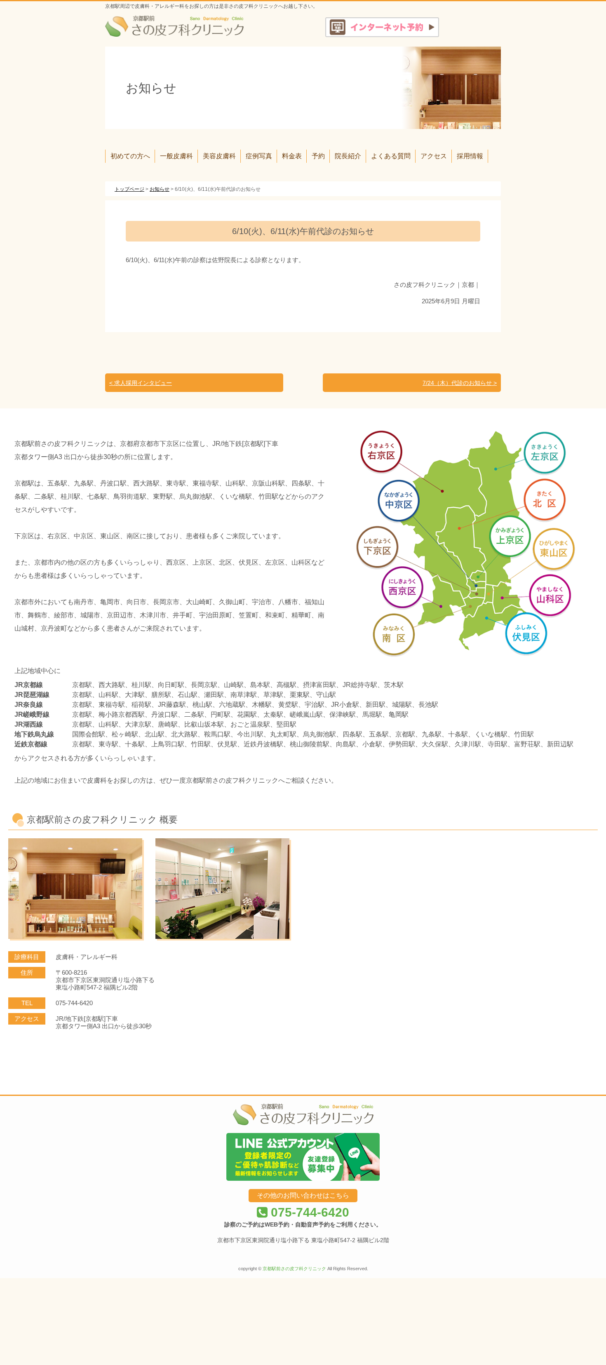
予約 (318, 155)
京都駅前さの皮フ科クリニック (294, 1268)
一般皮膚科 (176, 155)
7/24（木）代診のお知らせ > (460, 383)
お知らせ (159, 189)
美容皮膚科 (219, 155)
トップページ (129, 189)
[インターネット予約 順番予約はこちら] (382, 27)
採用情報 (470, 155)
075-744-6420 (308, 1212)
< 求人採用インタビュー (140, 383)
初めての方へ (130, 155)
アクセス (433, 155)
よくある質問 (391, 155)
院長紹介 (348, 155)
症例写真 (259, 155)
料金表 (292, 155)
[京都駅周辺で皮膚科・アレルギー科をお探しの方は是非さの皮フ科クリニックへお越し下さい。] (174, 26)
